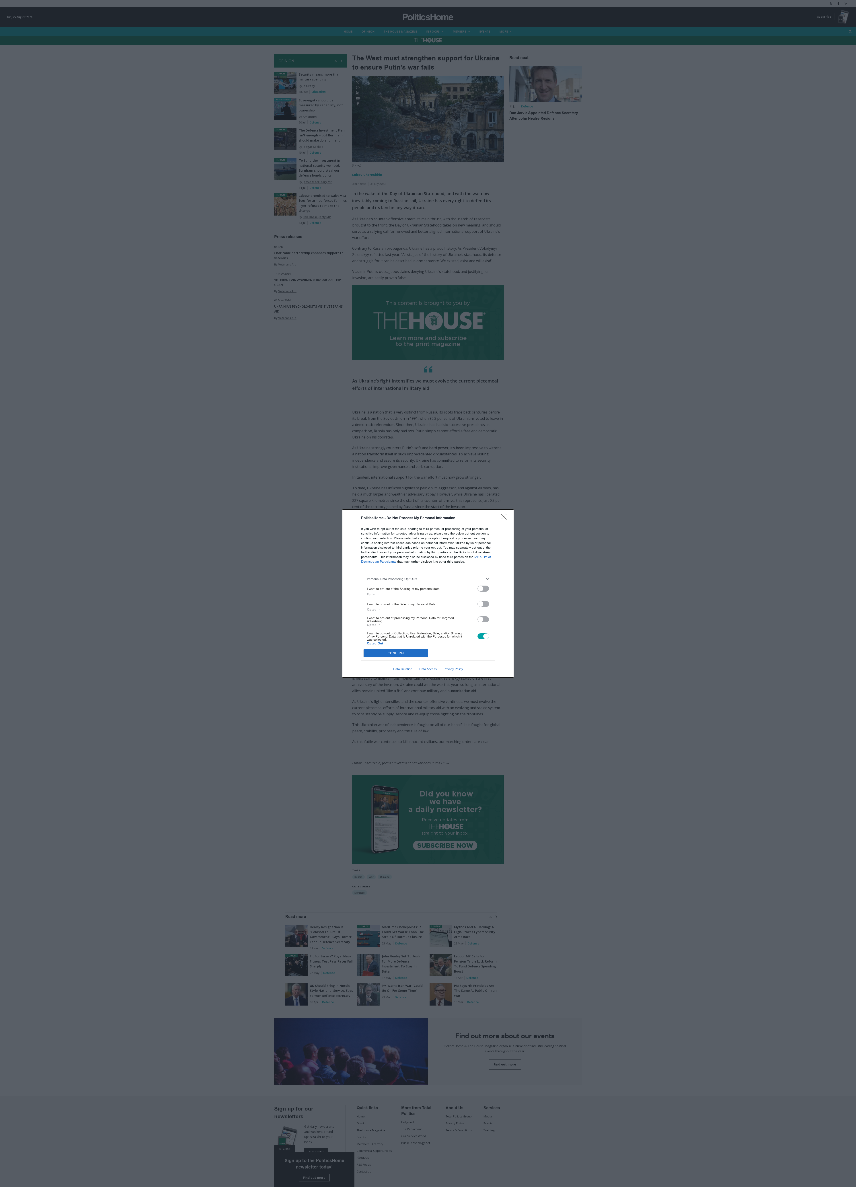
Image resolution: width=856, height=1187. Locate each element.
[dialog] (428, 593)
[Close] (505, 518)
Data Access (428, 669)
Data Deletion (402, 669)
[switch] (483, 589)
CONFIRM (396, 653)
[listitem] (428, 578)
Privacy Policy (453, 669)
